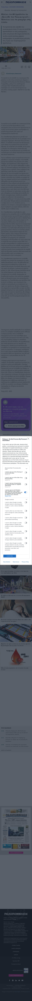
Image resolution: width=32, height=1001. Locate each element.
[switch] (25, 472)
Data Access (16, 562)
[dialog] (16, 500)
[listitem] (16, 468)
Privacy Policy (25, 562)
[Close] (28, 439)
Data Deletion (6, 562)
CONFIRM (10, 556)
